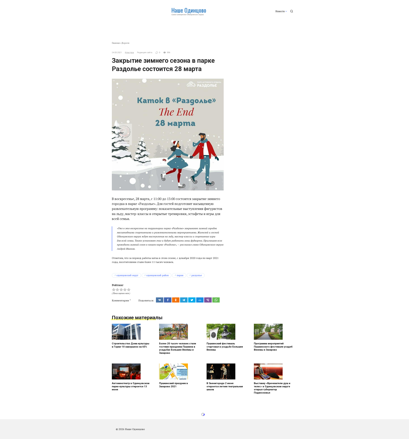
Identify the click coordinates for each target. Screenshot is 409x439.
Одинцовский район (157, 275)
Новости (280, 11)
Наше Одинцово (188, 10)
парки (180, 275)
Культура (129, 52)
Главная (116, 43)
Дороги (125, 43)
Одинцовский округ (127, 275)
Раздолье (196, 275)
